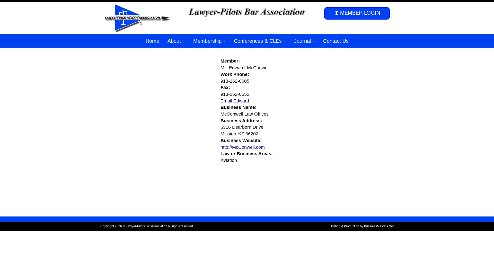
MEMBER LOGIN (359, 12)
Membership (208, 41)
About (174, 41)
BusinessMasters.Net (379, 226)
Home (152, 41)
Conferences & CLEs (258, 41)
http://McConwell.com (242, 147)
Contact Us (336, 41)
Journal (303, 41)
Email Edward (234, 100)
